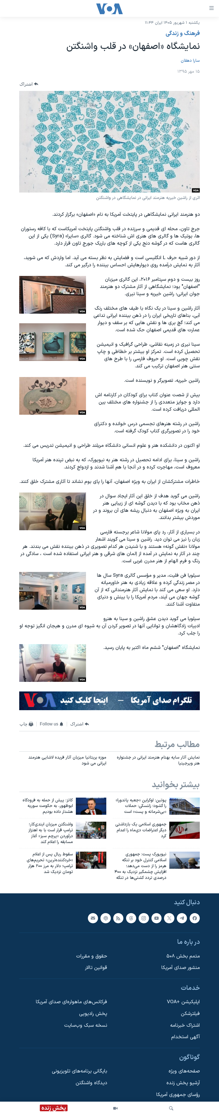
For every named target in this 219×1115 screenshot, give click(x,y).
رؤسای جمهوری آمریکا (178, 1094)
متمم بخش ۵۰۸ (183, 956)
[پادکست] (105, 918)
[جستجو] (171, 1108)
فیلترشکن (190, 1013)
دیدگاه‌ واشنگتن (91, 1083)
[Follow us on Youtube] (156, 918)
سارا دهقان (190, 60)
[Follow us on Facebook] (195, 918)
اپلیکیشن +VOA (183, 1002)
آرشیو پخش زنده (183, 1083)
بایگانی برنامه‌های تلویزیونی (79, 1071)
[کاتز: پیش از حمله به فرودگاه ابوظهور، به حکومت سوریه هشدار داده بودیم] (91, 806)
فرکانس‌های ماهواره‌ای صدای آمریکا (71, 1002)
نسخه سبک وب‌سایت (85, 1025)
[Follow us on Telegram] (182, 918)
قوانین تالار (96, 967)
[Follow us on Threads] (131, 918)
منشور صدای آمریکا (180, 967)
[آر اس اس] (118, 918)
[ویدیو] (115, 1108)
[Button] (28, 84)
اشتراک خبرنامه (185, 1025)
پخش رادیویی (93, 1013)
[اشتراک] (93, 918)
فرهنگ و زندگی (183, 33)
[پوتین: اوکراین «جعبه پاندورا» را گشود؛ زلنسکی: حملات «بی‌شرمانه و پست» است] (184, 806)
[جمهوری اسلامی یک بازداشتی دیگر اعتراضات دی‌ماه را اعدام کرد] (184, 830)
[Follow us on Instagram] (144, 918)
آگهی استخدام (185, 1037)
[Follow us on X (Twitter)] (169, 918)
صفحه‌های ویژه (184, 1071)
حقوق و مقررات (91, 956)
